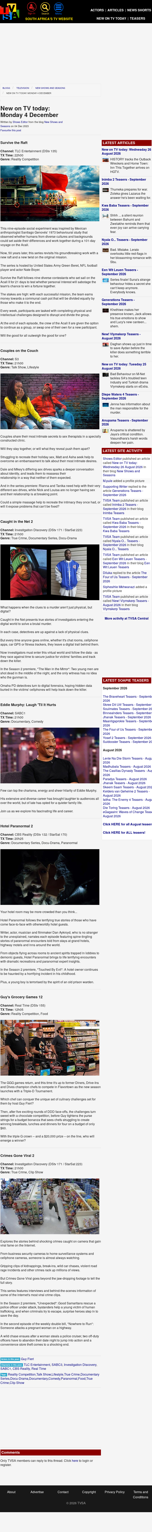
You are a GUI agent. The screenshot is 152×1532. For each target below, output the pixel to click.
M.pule (107, 480)
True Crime (72, 1374)
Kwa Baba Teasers (116, 531)
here (75, 1460)
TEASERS (137, 18)
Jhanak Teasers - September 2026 (127, 717)
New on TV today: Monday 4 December (28, 93)
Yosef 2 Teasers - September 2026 (127, 737)
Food (82, 1378)
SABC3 (57, 1364)
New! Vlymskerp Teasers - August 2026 (121, 336)
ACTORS (97, 10)
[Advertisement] (76, 55)
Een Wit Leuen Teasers (126, 565)
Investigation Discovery (80, 1364)
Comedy (54, 1378)
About (11, 1492)
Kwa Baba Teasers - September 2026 (125, 207)
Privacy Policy (115, 1492)
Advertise (37, 1492)
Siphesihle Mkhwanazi (119, 586)
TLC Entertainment (37, 1364)
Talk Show (43, 1374)
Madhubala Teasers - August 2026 (127, 766)
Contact (63, 1492)
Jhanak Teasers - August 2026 (124, 783)
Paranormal (69, 1378)
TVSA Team (111, 500)
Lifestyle (57, 1374)
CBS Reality (21, 1368)
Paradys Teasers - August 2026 (125, 779)
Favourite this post (10, 130)
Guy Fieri (27, 1359)
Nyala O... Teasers (116, 549)
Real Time (38, 1368)
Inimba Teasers (113, 513)
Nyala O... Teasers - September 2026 (124, 241)
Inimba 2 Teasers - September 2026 (124, 181)
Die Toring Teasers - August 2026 (126, 807)
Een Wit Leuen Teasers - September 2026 (120, 271)
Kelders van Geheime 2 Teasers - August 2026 (126, 793)
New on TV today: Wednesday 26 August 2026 (126, 151)
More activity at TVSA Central (126, 618)
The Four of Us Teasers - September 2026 (125, 576)
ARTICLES (115, 10)
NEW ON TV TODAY (111, 18)
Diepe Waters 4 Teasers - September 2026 (120, 396)
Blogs (6, 87)
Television (22, 87)
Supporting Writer (115, 486)
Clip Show (17, 1382)
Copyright (89, 1492)
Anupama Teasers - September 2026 (125, 422)
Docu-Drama (19, 1378)
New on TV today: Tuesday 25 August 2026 (124, 366)
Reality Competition (22, 1374)
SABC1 (5, 1368)
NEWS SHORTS (139, 10)
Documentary (38, 1378)
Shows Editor (20, 122)
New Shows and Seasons (50, 87)
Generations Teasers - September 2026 (118, 301)
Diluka (107, 572)
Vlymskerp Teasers (116, 608)
